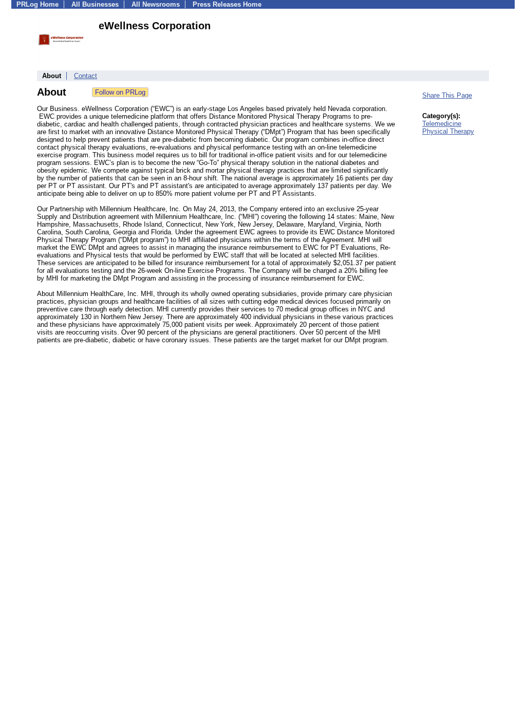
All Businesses (95, 4)
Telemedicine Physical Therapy (448, 127)
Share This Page (447, 95)
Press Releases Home (227, 4)
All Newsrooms (156, 4)
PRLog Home (37, 4)
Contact (85, 76)
